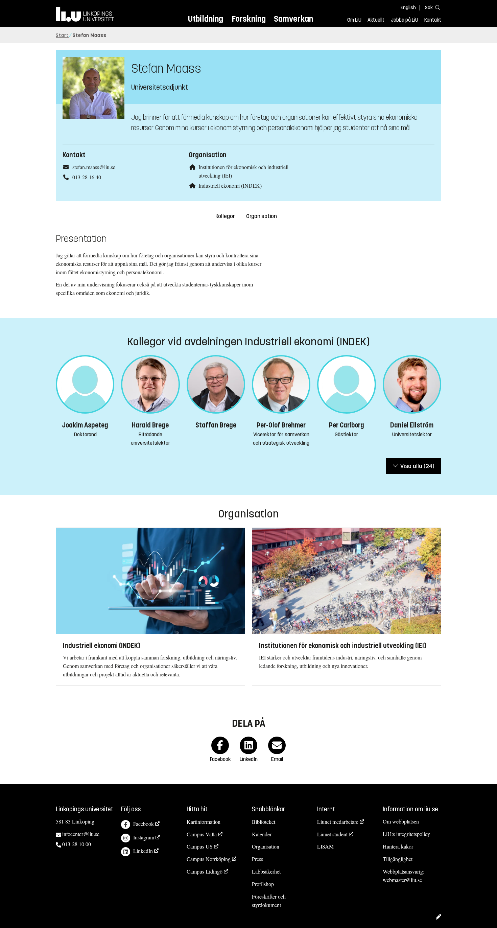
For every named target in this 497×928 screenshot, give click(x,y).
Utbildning (205, 19)
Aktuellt (376, 20)
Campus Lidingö (204, 871)
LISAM (325, 846)
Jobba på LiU (404, 20)
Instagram (143, 837)
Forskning (249, 19)
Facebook (143, 823)
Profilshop (263, 883)
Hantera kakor (398, 846)
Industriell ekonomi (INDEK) (230, 185)
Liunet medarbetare (337, 821)
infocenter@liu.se (80, 833)
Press (257, 858)
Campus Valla (202, 834)
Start (62, 35)
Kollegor (225, 216)
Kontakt (432, 20)
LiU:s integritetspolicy (406, 833)
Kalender (261, 834)
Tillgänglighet (397, 858)
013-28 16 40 (86, 177)
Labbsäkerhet (266, 871)
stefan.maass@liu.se (93, 166)
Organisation (261, 216)
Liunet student (332, 834)
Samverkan (293, 19)
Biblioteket (263, 821)
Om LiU (354, 20)
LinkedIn (143, 850)
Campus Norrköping (209, 858)
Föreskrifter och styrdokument (269, 900)
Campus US (200, 846)
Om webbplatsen (401, 821)
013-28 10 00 (76, 844)
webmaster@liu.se (402, 879)
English (408, 7)
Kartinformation (203, 821)
